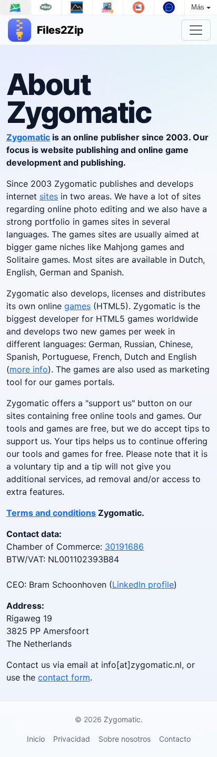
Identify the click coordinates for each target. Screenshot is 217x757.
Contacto (175, 738)
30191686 (124, 546)
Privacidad (71, 738)
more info (28, 369)
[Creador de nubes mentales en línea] (46, 7)
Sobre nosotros (124, 738)
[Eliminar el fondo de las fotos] (138, 7)
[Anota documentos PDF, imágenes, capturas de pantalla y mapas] (169, 7)
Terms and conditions (51, 512)
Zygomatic (28, 137)
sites (49, 196)
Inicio (36, 738)
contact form (64, 677)
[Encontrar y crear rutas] (15, 7)
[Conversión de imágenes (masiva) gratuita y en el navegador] (108, 7)
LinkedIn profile (143, 584)
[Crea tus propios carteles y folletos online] (77, 7)
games (77, 306)
